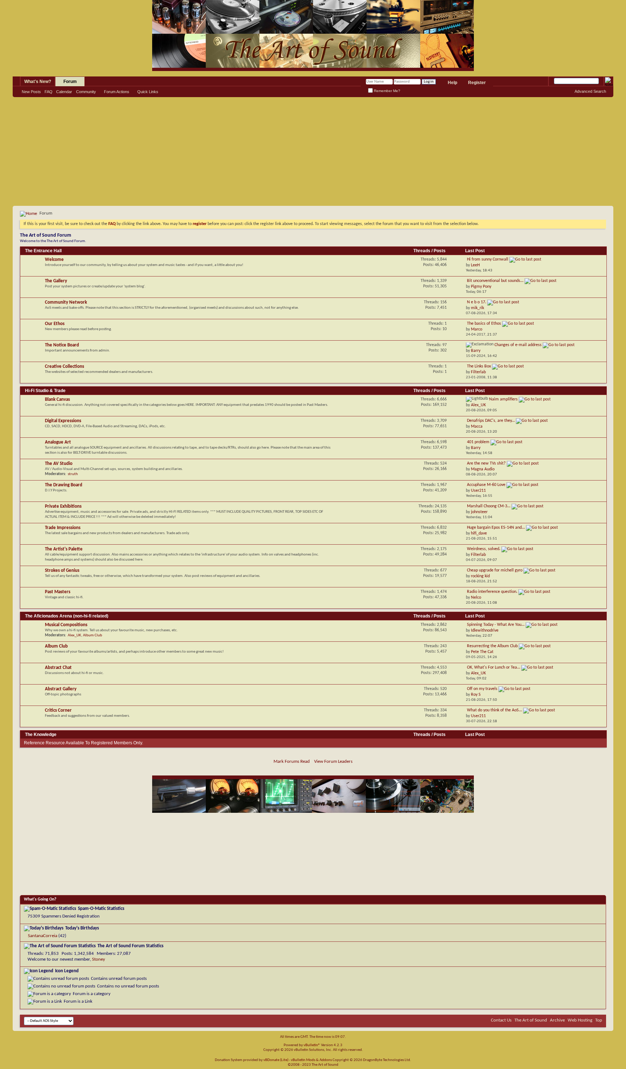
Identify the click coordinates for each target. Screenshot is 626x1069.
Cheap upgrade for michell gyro (494, 570)
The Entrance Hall (43, 250)
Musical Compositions (66, 625)
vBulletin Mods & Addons (311, 1060)
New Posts (31, 92)
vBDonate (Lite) (275, 1060)
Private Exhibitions (63, 506)
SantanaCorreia (42, 935)
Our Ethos (54, 323)
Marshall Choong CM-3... (488, 506)
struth (73, 474)
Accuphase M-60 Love (486, 485)
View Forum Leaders (333, 761)
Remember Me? (386, 91)
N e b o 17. (476, 302)
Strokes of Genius (62, 570)
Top (598, 1020)
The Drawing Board (63, 485)
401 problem (478, 442)
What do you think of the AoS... (494, 710)
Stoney (98, 959)
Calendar (64, 92)
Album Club (92, 635)
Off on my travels (482, 689)
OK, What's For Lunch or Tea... (493, 667)
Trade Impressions (62, 527)
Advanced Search (590, 91)
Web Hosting (580, 1020)
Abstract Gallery (60, 689)
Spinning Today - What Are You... (496, 625)
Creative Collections (64, 366)
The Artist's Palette (64, 549)
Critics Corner (58, 710)
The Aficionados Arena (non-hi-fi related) (66, 616)
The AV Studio (58, 463)
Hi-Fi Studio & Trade (45, 390)
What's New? (37, 81)
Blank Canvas (57, 399)
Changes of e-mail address (518, 345)
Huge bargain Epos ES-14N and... (496, 527)
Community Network (66, 302)
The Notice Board (62, 345)
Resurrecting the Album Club (492, 646)
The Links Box (479, 366)
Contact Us (501, 1020)
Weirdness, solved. (483, 549)
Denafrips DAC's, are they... (491, 421)
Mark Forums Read (292, 761)
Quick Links (147, 92)
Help (452, 82)
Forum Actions (116, 92)
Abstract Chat (58, 667)
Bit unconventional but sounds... (495, 281)
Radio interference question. (492, 592)
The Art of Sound (530, 1020)
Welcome (54, 259)
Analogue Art (58, 442)
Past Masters (57, 592)
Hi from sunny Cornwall (487, 259)
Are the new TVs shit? (486, 463)
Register (477, 82)
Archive (557, 1020)
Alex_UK (74, 635)
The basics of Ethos (484, 323)
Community (86, 92)
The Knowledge (41, 734)
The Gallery (56, 281)
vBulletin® (312, 1045)
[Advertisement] (313, 151)
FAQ (49, 92)
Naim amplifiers (503, 399)
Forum (70, 81)
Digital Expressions (63, 421)
